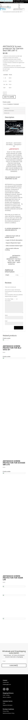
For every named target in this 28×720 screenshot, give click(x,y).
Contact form (6, 682)
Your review (8, 300)
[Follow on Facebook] (4, 689)
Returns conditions (7, 697)
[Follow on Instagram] (7, 689)
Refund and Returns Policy (8, 713)
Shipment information (7, 705)
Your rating (8, 299)
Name (6, 315)
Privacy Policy (6, 711)
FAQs (4, 703)
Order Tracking (6, 695)
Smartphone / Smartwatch (13, 104)
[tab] (14, 108)
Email (6, 321)
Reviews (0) (6, 113)
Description (6, 108)
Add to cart (8, 97)
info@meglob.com (7, 684)
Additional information (9, 110)
